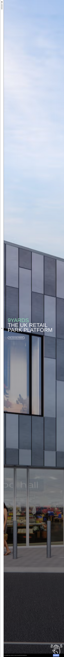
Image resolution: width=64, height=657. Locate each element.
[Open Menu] (2, 328)
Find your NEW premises (16, 337)
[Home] (2, 5)
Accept (56, 655)
